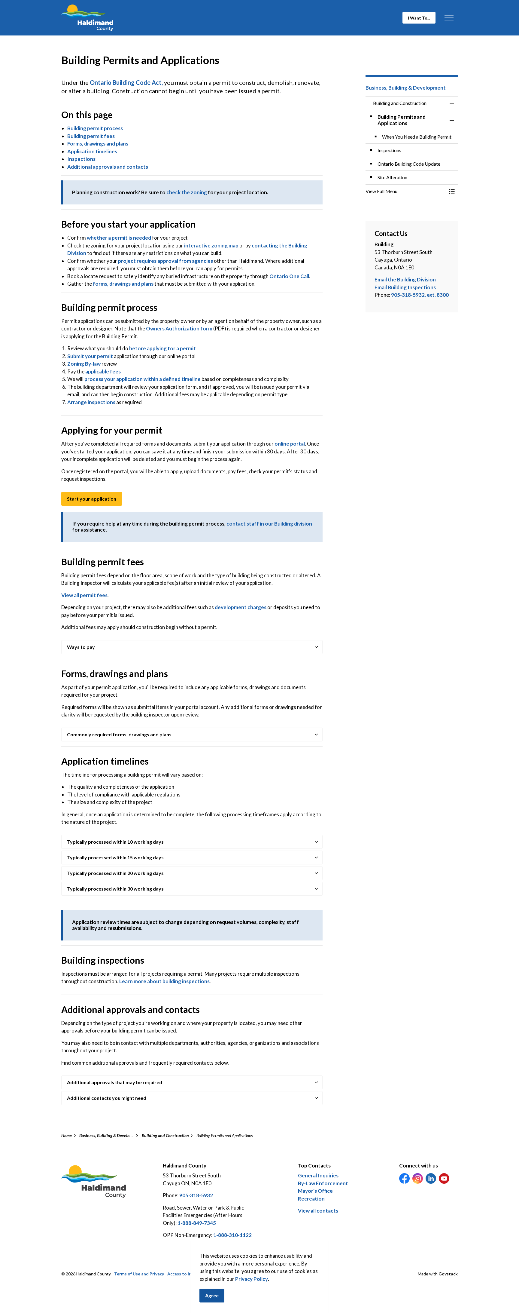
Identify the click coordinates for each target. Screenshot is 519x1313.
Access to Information (189, 1273)
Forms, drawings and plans (97, 143)
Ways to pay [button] (81, 647)
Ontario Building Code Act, (126, 82)
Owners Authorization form (179, 328)
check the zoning (186, 192)
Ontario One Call (289, 276)
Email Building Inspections (405, 287)
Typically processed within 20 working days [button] (115, 873)
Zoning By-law (84, 363)
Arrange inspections (91, 402)
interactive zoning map (211, 245)
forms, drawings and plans (123, 284)
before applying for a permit (162, 348)
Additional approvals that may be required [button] (114, 1082)
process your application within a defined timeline (142, 379)
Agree (212, 1295)
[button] (406, 191)
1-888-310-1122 (232, 1235)
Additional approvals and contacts (107, 167)
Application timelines (92, 151)
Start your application (91, 499)
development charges (240, 607)
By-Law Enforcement (323, 1183)
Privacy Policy (251, 1279)
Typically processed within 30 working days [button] (115, 888)
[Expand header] (449, 17)
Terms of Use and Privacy (139, 1273)
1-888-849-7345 (197, 1223)
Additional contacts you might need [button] (106, 1098)
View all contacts (318, 1210)
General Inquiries (318, 1175)
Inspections (81, 159)
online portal (290, 443)
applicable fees (103, 371)
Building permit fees (91, 136)
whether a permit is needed (119, 238)
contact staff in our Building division (269, 523)
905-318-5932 (196, 1195)
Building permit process (95, 128)
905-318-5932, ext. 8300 (420, 295)
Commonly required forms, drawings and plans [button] (119, 734)
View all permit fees (84, 595)
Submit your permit (90, 356)
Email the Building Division (405, 279)
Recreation (311, 1198)
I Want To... (419, 17)
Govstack (448, 1273)
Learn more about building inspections (164, 981)
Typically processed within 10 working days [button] (115, 842)
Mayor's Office (315, 1191)
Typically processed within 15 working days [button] (115, 857)
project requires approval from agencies (165, 261)
